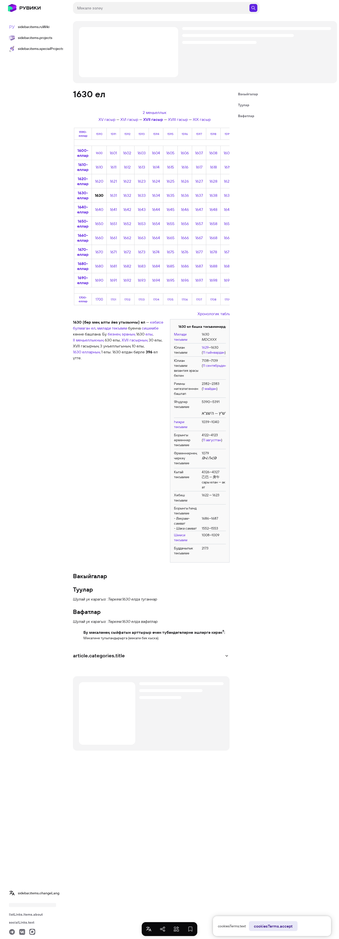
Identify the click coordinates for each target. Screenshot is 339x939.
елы (149, 334)
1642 (127, 209)
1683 (142, 266)
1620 (99, 181)
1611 (113, 167)
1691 (113, 280)
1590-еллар (83, 133)
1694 (156, 280)
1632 (127, 195)
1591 (113, 134)
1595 (170, 134)
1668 (213, 237)
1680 (99, 266)
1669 (228, 237)
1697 (199, 280)
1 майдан (209, 388)
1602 (127, 152)
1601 (113, 152)
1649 (228, 209)
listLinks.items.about (26, 914)
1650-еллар (83, 224)
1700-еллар (83, 299)
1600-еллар (83, 153)
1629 (228, 181)
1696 (185, 280)
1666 (185, 237)
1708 (213, 299)
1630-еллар (83, 195)
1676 (184, 251)
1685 (170, 266)
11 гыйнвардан (214, 352)
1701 (113, 299)
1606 (185, 152)
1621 (113, 181)
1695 (170, 280)
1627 (199, 181)
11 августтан (212, 440)
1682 (127, 266)
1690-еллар (83, 280)
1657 (199, 223)
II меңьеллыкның (88, 339)
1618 (213, 167)
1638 (213, 195)
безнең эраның (121, 334)
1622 (127, 181)
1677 (199, 251)
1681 (113, 266)
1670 (99, 251)
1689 (228, 266)
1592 (127, 134)
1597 (199, 134)
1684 (156, 266)
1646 (185, 209)
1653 (142, 223)
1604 (156, 152)
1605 (170, 152)
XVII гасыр (153, 119)
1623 (142, 181)
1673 (141, 251)
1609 (228, 152)
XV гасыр (107, 119)
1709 (228, 299)
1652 (127, 223)
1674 (156, 251)
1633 (142, 195)
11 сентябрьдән (214, 365)
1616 (184, 167)
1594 (156, 134)
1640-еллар (83, 209)
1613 (141, 167)
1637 (199, 195)
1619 (227, 167)
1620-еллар (83, 181)
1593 (141, 134)
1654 (156, 223)
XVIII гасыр (178, 119)
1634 (156, 195)
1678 (213, 251)
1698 (213, 280)
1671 (113, 251)
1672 (127, 251)
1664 (156, 237)
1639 (228, 195)
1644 (156, 209)
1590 (99, 134)
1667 (199, 237)
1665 (170, 237)
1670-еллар (83, 252)
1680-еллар (83, 266)
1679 (228, 251)
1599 (228, 134)
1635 (170, 195)
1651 (113, 223)
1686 (185, 266)
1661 (113, 237)
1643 (142, 209)
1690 (99, 280)
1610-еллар (83, 167)
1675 (170, 251)
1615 (170, 167)
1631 (113, 195)
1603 (141, 152)
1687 (199, 266)
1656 (185, 223)
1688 (213, 266)
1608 (213, 152)
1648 (213, 209)
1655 (170, 223)
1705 (170, 299)
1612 (127, 167)
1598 (213, 134)
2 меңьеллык (155, 112)
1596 (185, 134)
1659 (228, 223)
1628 (213, 181)
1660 (99, 237)
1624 (156, 181)
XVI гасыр (129, 119)
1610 (99, 167)
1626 (185, 181)
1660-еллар (83, 238)
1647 (199, 209)
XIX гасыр (202, 119)
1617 (199, 167)
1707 (199, 299)
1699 (228, 280)
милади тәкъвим (112, 328)
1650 (99, 223)
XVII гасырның (135, 339)
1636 (185, 195)
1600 (99, 153)
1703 (141, 299)
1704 (156, 299)
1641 (113, 209)
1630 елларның (86, 351)
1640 (99, 209)
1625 (170, 181)
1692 (127, 280)
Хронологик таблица (216, 313)
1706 (185, 299)
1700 (99, 299)
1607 (199, 152)
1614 (156, 167)
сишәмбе (150, 328)
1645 (170, 209)
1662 (127, 237)
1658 (213, 223)
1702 (127, 299)
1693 (142, 280)
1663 (142, 237)
